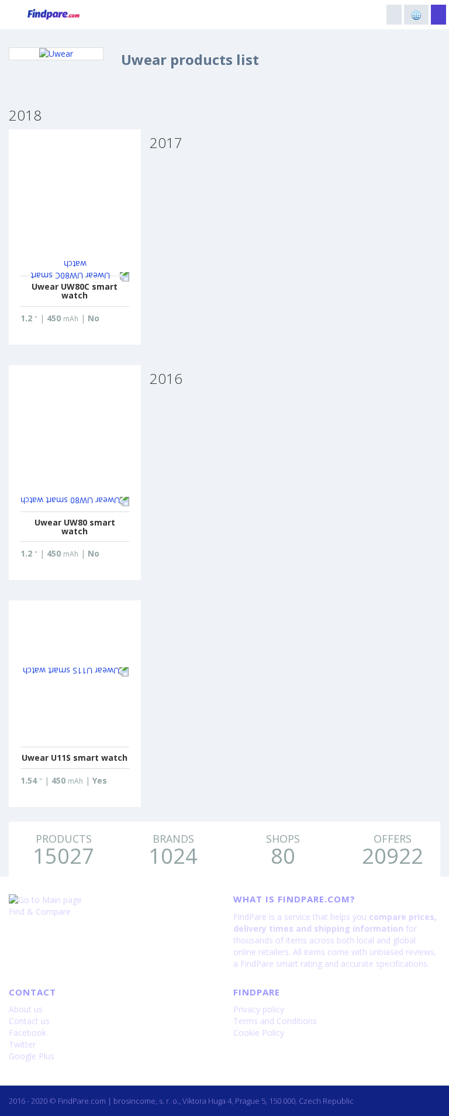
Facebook (27, 1032)
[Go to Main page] (112, 900)
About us (26, 1009)
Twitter (22, 1044)
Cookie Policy (258, 1032)
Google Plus (31, 1056)
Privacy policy (258, 1009)
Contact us (29, 1020)
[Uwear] (56, 54)
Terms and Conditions (275, 1020)
